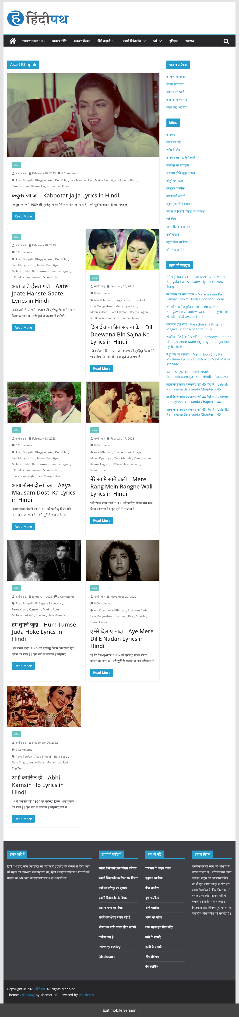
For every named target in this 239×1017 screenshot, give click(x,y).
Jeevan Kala (36, 762)
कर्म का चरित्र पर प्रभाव (113, 888)
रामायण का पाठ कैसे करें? (180, 157)
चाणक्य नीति (59, 41)
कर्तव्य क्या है (106, 937)
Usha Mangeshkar (48, 476)
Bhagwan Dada (138, 610)
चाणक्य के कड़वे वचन (158, 868)
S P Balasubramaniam (26, 277)
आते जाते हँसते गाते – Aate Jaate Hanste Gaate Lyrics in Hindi (40, 293)
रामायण (170, 134)
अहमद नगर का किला (111, 907)
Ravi (131, 616)
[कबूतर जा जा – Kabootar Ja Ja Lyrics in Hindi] (83, 115)
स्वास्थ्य (190, 41)
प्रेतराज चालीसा (175, 249)
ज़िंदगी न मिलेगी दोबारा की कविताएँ (185, 211)
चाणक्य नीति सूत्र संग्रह (180, 173)
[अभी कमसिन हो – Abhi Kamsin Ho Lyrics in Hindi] (44, 706)
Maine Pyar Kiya (105, 180)
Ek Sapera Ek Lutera (48, 603)
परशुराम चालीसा (175, 188)
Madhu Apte (51, 609)
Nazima (121, 616)
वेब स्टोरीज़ (151, 966)
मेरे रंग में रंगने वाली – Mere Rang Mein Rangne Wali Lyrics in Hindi (121, 486)
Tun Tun (17, 768)
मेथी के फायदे (153, 937)
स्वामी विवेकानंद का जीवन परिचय (118, 868)
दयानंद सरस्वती (175, 92)
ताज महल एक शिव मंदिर (159, 927)
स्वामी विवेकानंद (132, 41)
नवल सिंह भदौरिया (176, 107)
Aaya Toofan (24, 757)
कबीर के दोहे (173, 142)
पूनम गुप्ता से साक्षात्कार (179, 203)
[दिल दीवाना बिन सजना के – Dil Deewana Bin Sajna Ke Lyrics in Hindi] (122, 249)
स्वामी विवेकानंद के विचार (113, 897)
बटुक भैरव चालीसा (176, 242)
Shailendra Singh (23, 476)
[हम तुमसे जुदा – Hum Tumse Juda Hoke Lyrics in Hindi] (44, 560)
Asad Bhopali (24, 180)
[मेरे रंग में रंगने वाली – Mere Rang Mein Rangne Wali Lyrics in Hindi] (122, 402)
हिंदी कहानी (104, 41)
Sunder (40, 615)
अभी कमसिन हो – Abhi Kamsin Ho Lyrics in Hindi (38, 784)
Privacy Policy (110, 947)
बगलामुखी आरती (175, 196)
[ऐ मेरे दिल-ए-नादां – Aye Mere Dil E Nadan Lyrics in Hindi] (122, 560)
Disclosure (107, 956)
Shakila (140, 616)
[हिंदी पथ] (12, 41)
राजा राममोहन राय (176, 99)
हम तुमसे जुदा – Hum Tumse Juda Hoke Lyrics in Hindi (44, 631)
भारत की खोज (153, 917)
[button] (113, 41)
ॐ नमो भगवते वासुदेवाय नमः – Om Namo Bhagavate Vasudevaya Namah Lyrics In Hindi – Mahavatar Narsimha (197, 312)
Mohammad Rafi (22, 615)
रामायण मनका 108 (33, 41)
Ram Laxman (20, 186)
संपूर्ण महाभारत (174, 180)
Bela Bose (60, 757)
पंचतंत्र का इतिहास (177, 165)
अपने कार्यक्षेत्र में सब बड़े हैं (114, 917)
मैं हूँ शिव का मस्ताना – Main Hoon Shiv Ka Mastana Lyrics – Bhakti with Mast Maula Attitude (198, 359)
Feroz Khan (19, 609)
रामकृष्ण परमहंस (175, 76)
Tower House (99, 622)
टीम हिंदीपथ (152, 956)
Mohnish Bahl (127, 180)
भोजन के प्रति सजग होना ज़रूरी (117, 927)
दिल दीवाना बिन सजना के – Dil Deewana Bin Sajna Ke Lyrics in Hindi (121, 334)
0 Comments (69, 173)
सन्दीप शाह (21, 173)
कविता (16, 165)
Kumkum (34, 609)
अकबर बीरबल (82, 41)
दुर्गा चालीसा (152, 897)
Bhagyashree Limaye (127, 452)
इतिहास (173, 41)
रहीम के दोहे (173, 150)
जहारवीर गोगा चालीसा (178, 226)
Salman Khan (60, 186)
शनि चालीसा (152, 907)
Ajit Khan (99, 610)
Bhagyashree (44, 180)
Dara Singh (19, 762)
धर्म (155, 41)
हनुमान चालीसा (153, 878)
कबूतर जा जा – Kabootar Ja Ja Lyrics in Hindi (65, 195)
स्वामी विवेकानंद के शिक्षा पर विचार (118, 878)
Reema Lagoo (40, 186)
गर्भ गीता (171, 219)
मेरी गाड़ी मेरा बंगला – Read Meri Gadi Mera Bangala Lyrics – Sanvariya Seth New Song (195, 282)
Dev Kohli (61, 180)
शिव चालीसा (152, 888)
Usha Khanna (56, 615)
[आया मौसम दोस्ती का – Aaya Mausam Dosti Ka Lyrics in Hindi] (44, 402)
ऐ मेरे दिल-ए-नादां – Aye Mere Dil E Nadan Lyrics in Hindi (122, 638)
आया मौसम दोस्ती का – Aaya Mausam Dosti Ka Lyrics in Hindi (43, 492)
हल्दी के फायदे (153, 947)
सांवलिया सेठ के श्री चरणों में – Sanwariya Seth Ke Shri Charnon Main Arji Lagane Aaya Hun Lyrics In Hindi (199, 342)
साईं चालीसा (173, 234)
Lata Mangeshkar (81, 180)
